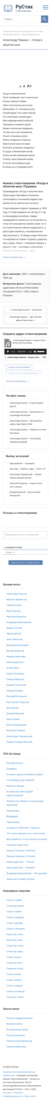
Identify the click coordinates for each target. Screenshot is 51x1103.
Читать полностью (13, 257)
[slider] (41, 351)
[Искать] (44, 19)
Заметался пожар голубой (20, 879)
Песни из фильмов (16, 1046)
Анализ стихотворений (19, 367)
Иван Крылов (13, 611)
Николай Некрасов (16, 616)
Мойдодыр (12, 816)
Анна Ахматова (14, 639)
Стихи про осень (15, 945)
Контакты (7, 1093)
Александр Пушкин (16, 593)
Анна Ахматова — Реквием (20, 867)
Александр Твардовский (19, 736)
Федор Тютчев (14, 628)
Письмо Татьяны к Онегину (20, 850)
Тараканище (13, 822)
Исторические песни (17, 1029)
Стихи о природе (15, 917)
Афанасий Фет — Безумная (22, 463)
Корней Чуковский (16, 685)
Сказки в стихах (15, 997)
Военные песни (14, 1023)
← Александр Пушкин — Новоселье (25, 310)
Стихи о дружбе (14, 923)
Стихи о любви (14, 900)
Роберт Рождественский (19, 742)
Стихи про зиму (14, 951)
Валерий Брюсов (15, 713)
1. (23, 357)
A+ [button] (29, 86)
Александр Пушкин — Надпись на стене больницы (28, 431)
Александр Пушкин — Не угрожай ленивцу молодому (25, 440)
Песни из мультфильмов (19, 1041)
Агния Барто (12, 667)
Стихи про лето (14, 963)
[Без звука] (35, 351)
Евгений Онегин (14, 763)
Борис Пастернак (15, 673)
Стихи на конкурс (15, 991)
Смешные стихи (14, 968)
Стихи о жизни (14, 911)
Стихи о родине (14, 985)
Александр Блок (15, 662)
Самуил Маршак (15, 679)
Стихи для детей (15, 906)
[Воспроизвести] (8, 351)
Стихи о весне (13, 957)
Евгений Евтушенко (16, 696)
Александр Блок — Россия (20, 862)
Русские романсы (15, 1035)
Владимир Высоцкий (17, 645)
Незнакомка (13, 810)
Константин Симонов (17, 702)
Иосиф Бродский (15, 650)
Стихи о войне (13, 980)
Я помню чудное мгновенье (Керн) (24, 774)
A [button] (20, 86)
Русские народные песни (19, 1018)
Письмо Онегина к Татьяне (20, 856)
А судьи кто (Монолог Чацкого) (23, 827)
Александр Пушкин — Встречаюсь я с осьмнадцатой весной (27, 413)
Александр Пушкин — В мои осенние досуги (26, 404)
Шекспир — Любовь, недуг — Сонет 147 (28, 469)
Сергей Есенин (14, 605)
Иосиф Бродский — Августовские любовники (25, 494)
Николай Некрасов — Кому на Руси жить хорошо (26, 485)
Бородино (11, 768)
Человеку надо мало (17, 845)
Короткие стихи (14, 934)
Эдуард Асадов (14, 690)
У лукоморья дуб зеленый (20, 780)
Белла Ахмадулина (16, 724)
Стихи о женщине (15, 928)
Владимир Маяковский (18, 622)
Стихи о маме (13, 974)
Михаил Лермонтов (16, 599)
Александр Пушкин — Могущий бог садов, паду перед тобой (26, 422)
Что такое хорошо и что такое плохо (25, 833)
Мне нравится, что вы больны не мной (26, 839)
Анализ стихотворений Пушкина (23, 373)
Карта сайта (30, 1096)
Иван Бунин (12, 707)
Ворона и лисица (15, 786)
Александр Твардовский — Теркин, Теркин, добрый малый (26, 476)
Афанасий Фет (14, 633)
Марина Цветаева (16, 656)
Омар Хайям (13, 719)
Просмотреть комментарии (25, 562)
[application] (25, 351)
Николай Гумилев (15, 730)
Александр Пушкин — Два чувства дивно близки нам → (25, 318)
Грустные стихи (14, 940)
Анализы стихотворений (14, 1072)
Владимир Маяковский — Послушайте (26, 873)
